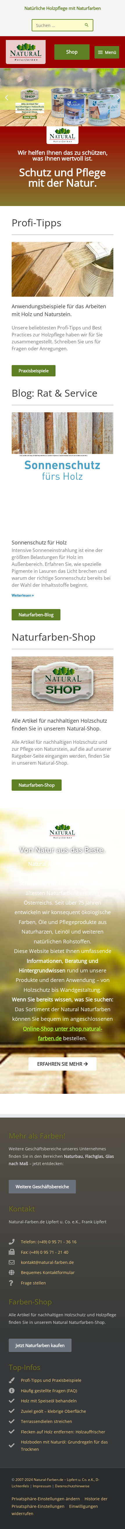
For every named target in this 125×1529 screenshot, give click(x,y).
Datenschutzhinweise (72, 1486)
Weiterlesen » (23, 595)
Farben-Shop (30, 1301)
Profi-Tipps (36, 222)
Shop (72, 51)
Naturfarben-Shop (54, 637)
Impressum (42, 1486)
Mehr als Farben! (37, 1135)
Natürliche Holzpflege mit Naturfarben (62, 8)
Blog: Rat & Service (54, 393)
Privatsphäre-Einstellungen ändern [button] (46, 1498)
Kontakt (22, 1208)
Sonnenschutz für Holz (39, 542)
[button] (6, 97)
